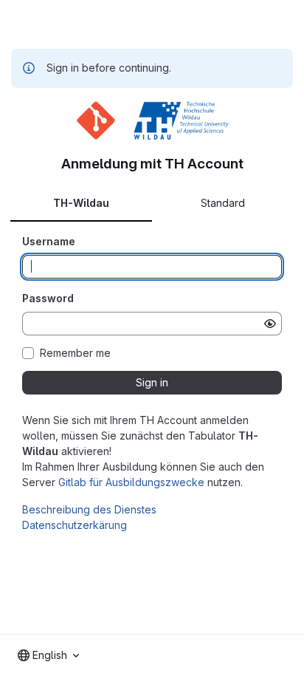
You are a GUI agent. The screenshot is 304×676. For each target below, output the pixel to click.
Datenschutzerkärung (74, 525)
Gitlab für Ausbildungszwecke (131, 482)
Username (48, 241)
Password (48, 298)
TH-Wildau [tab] (81, 203)
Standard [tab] (223, 203)
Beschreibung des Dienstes (89, 509)
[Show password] (270, 323)
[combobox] (48, 655)
